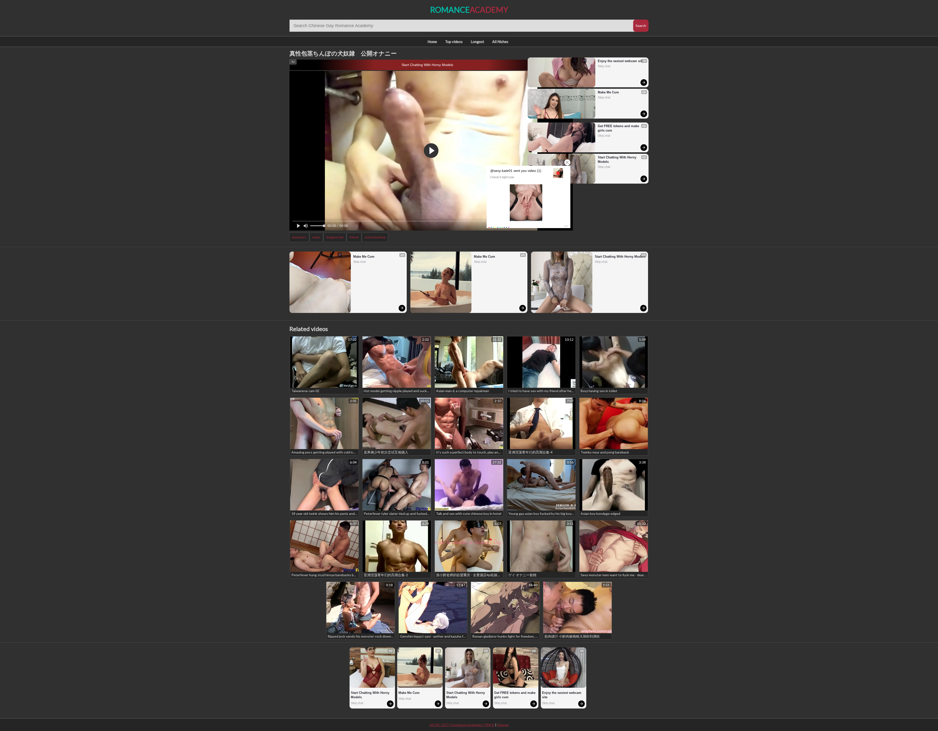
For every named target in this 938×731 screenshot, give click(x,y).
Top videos (454, 41)
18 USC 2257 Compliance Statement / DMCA (461, 725)
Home (432, 41)
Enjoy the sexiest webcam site (620, 61)
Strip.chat (604, 66)
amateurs (299, 237)
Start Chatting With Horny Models (427, 65)
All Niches (500, 41)
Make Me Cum (608, 92)
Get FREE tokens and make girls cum (619, 128)
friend (354, 237)
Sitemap (503, 725)
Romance (469, 9)
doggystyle (334, 237)
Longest (477, 41)
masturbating (375, 237)
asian (316, 237)
